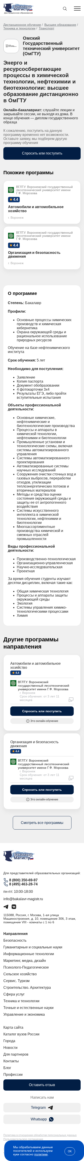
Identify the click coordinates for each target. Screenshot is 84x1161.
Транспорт (46, 28)
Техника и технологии (19, 28)
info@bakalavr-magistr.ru (23, 899)
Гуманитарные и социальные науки (32, 947)
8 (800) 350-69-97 (23, 880)
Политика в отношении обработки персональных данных (40, 1135)
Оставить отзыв (42, 1085)
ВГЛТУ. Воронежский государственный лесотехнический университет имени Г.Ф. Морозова (43, 685)
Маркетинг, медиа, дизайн (24, 961)
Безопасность (14, 940)
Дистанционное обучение (22, 24)
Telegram (38, 1107)
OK (70, 1151)
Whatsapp (39, 1119)
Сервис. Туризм (16, 981)
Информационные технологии (28, 954)
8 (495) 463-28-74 (23, 884)
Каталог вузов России (21, 1034)
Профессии (13, 1074)
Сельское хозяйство (20, 974)
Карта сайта (13, 1027)
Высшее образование (60, 24)
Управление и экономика (24, 1014)
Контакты (11, 1061)
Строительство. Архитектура (27, 987)
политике (41, 1154)
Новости (10, 1048)
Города (9, 1041)
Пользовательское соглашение (23, 1139)
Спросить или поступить (42, 153)
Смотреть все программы (42, 823)
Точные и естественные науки (28, 1008)
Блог (7, 1068)
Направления (15, 934)
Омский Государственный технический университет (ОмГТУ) (51, 46)
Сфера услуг (14, 994)
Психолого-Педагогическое (26, 967)
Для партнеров (15, 1054)
